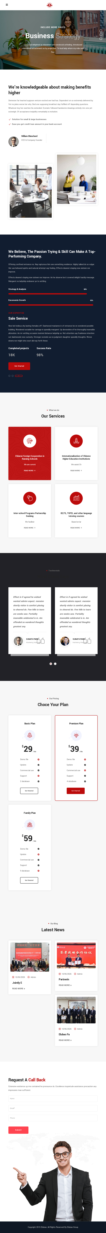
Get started (19, 366)
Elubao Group (72, 1227)
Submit (18, 1130)
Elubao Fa (64, 1034)
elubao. (44, 1227)
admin (33, 977)
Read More (29, 470)
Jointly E (17, 983)
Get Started (29, 791)
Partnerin (64, 979)
